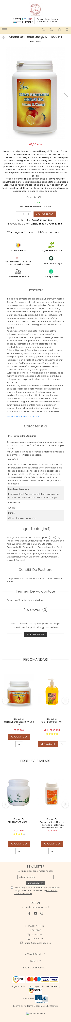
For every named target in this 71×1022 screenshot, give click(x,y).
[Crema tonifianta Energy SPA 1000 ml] (35, 93)
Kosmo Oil (35, 41)
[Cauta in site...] (67, 30)
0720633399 (37, 938)
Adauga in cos (44, 214)
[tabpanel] (35, 93)
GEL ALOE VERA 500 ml (19, 822)
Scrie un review (35, 634)
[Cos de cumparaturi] (59, 30)
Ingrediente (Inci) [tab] (35, 528)
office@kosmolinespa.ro (37, 943)
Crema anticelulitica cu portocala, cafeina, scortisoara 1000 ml (52, 824)
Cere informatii (50, 232)
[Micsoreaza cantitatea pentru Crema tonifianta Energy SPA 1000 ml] (18, 214)
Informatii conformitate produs (23, 416)
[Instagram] (42, 913)
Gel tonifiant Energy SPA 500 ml (19, 723)
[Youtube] (35, 913)
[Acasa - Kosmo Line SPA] (35, 9)
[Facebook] (29, 913)
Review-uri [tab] (36, 609)
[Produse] (4, 30)
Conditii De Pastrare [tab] (36, 569)
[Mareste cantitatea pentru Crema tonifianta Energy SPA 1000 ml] (28, 214)
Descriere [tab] (35, 290)
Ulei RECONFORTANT (52, 722)
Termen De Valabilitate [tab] (35, 591)
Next (66, 96)
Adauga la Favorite (21, 232)
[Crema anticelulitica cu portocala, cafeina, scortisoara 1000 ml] (52, 792)
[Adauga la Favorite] (19, 744)
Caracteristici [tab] (35, 426)
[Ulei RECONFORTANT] (52, 691)
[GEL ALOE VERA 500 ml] (19, 792)
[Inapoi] (2, 37)
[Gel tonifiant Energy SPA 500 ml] (19, 691)
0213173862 (37, 934)
